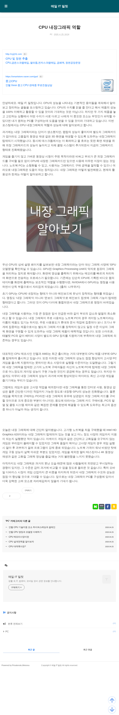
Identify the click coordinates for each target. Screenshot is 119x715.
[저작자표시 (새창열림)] (115, 492)
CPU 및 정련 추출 (17, 58)
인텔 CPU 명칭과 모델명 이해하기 (25, 532)
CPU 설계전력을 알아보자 (21, 541)
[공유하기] (16, 496)
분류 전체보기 (61, 623)
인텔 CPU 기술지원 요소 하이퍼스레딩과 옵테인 (32, 527)
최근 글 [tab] (31, 649)
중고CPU (11, 81)
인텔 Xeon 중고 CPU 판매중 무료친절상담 (29, 85)
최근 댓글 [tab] (87, 649)
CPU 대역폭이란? (17, 546)
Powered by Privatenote (12, 665)
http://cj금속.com (14, 54)
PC (51, 34)
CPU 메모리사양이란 (19, 537)
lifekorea (25, 665)
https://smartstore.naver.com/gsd (22, 76)
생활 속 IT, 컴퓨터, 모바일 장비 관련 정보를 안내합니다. (35, 581)
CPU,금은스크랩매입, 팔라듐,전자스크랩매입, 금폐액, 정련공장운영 (43, 62)
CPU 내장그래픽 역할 (60, 27)
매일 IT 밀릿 (59, 6)
